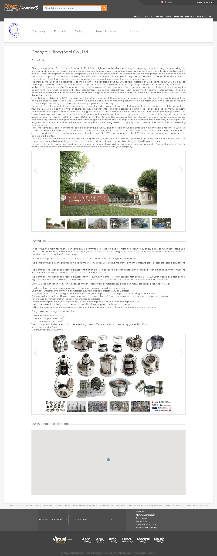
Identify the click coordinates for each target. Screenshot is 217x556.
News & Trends (183, 16)
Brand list (140, 512)
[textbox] (72, 8)
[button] (108, 459)
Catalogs (157, 16)
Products (140, 16)
